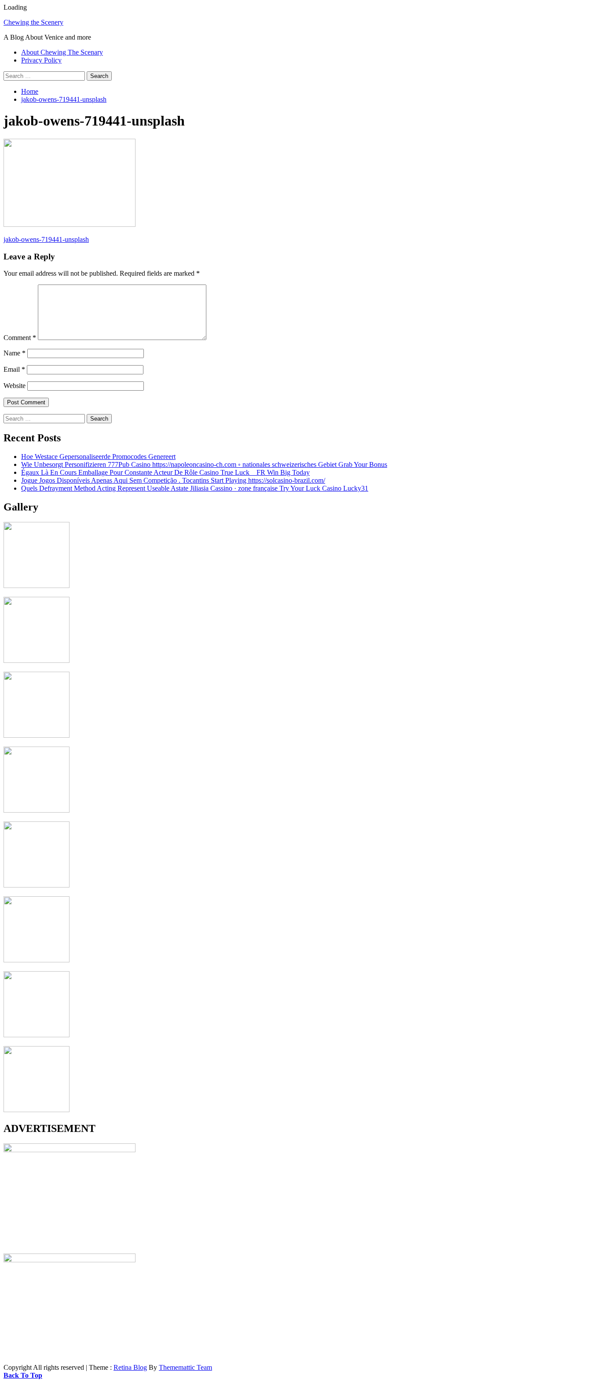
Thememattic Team (185, 1367)
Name (15, 353)
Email (14, 369)
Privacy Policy (41, 60)
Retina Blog (130, 1367)
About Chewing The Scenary (62, 52)
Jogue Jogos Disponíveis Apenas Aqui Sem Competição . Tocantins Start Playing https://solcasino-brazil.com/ (173, 480)
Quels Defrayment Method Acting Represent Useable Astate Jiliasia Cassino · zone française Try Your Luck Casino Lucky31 (194, 488)
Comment (20, 337)
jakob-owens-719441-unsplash (46, 239)
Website (15, 385)
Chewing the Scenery (33, 22)
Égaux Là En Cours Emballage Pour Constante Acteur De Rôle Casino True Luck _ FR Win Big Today (165, 472)
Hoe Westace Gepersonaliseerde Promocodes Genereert (98, 456)
